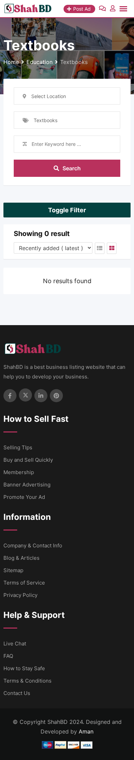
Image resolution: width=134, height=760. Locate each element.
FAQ (8, 656)
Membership (18, 472)
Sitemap (13, 570)
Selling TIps (17, 447)
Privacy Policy (20, 595)
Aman (86, 731)
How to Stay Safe (24, 668)
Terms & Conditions (27, 680)
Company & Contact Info (32, 545)
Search (72, 168)
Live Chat (14, 643)
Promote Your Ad (24, 497)
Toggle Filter (67, 210)
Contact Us (16, 693)
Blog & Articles (21, 558)
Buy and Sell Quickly (28, 460)
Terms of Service (24, 582)
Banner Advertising (27, 484)
